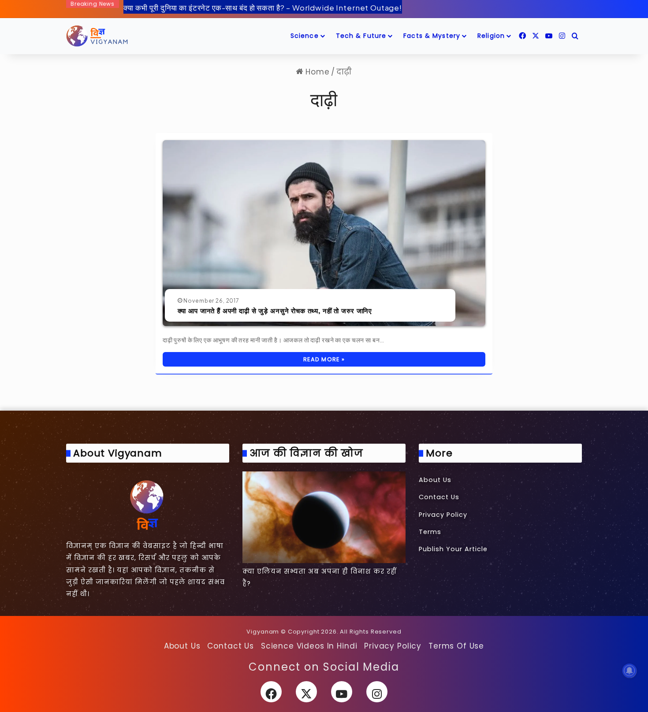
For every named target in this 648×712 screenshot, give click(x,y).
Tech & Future (361, 35)
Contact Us (439, 497)
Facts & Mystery (431, 35)
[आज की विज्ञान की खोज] (324, 517)
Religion (491, 35)
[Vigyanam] (97, 36)
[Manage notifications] (629, 671)
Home (316, 72)
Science (304, 35)
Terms (430, 531)
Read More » (324, 359)
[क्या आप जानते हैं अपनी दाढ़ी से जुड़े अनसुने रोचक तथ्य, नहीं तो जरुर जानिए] (324, 233)
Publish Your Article (453, 549)
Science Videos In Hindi (309, 646)
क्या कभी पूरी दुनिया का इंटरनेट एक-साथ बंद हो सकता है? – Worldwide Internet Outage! (262, 7)
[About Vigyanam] (147, 504)
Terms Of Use (456, 646)
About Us (435, 479)
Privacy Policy (443, 514)
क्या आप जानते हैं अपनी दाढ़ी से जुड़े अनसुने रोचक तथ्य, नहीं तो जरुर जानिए (275, 310)
